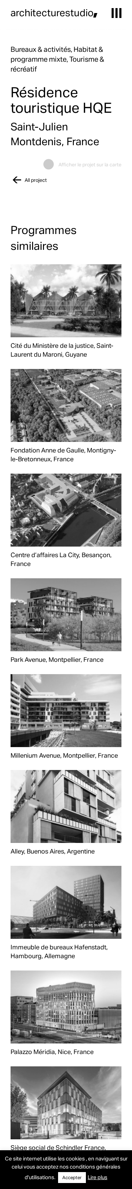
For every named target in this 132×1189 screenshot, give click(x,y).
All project (36, 180)
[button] (116, 13)
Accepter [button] (72, 1177)
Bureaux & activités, (42, 49)
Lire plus (97, 1177)
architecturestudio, (54, 12)
